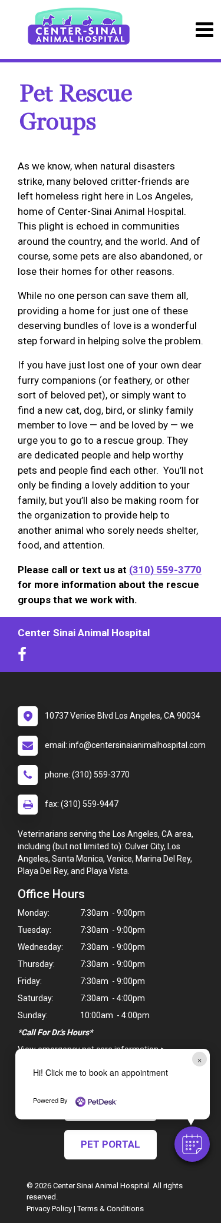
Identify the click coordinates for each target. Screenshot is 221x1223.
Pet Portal (110, 1144)
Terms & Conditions (110, 1208)
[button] (192, 1144)
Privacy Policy (49, 1208)
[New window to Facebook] (25, 657)
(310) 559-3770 (165, 570)
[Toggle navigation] (204, 29)
